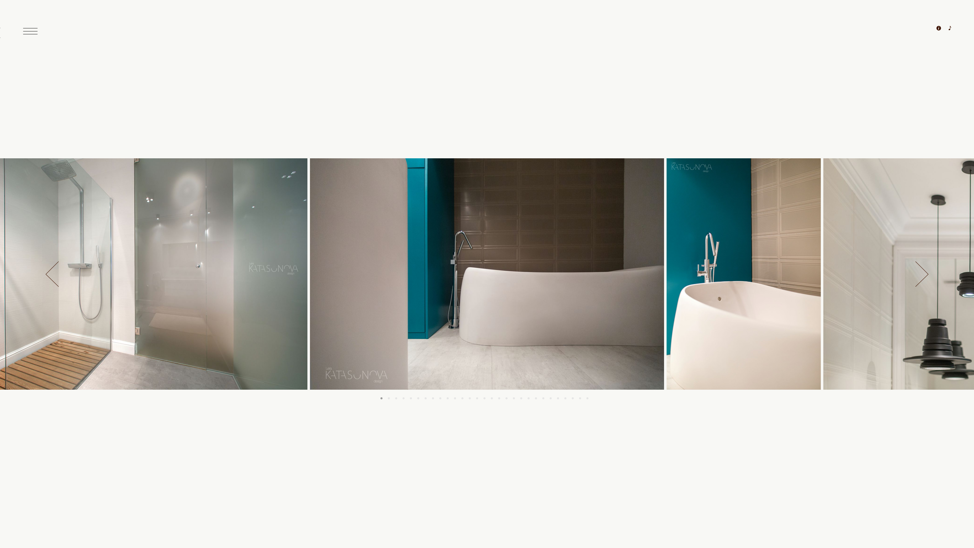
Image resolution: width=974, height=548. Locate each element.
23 (543, 398)
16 (492, 398)
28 (580, 398)
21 (529, 398)
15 (484, 398)
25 (558, 398)
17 (499, 398)
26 (565, 398)
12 (462, 398)
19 (514, 398)
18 (507, 398)
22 (536, 398)
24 (551, 398)
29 (587, 398)
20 (521, 398)
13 (470, 398)
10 (448, 398)
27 (573, 398)
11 (455, 398)
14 (477, 398)
